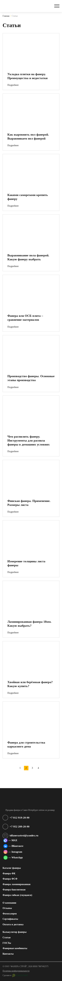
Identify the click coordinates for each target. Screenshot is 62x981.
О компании (9, 902)
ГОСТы (7, 943)
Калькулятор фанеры (15, 932)
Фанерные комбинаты (15, 948)
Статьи (7, 937)
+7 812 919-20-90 (19, 817)
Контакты (8, 953)
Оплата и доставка (13, 924)
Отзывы (7, 908)
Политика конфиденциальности (16, 971)
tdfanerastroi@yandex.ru (24, 835)
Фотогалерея (10, 913)
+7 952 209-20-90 (19, 826)
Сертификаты (10, 919)
